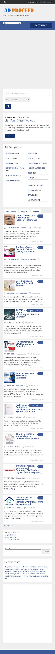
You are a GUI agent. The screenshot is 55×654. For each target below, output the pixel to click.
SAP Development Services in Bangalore (25, 375)
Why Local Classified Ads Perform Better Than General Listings (26, 567)
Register (43, 2)
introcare (18, 507)
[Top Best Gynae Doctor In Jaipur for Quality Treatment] (9, 256)
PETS (30, 178)
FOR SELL (31, 158)
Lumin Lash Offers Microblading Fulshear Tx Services (26, 217)
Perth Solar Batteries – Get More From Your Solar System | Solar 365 (29, 408)
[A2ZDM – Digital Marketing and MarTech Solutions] (9, 319)
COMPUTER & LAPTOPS (15, 168)
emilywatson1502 (21, 293)
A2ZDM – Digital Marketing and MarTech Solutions (27, 313)
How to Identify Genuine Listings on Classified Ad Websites (25, 574)
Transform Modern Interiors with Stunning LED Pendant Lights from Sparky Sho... (29, 469)
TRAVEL (31, 195)
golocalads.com (10, 537)
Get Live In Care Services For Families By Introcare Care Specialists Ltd (29, 500)
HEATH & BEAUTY (35, 163)
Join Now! (10, 136)
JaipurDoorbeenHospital (28, 259)
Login (49, 2)
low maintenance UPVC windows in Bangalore (25, 344)
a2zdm (18, 322)
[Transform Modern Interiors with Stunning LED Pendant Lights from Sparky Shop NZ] (9, 475)
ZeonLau (17, 446)
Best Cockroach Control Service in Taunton (25, 283)
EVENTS (31, 153)
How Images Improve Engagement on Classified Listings (24, 569)
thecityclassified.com (12, 539)
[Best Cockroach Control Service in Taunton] (9, 290)
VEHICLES (32, 200)
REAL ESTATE (33, 185)
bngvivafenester (21, 354)
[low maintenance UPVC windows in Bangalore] (9, 351)
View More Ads (8, 526)
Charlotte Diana (20, 478)
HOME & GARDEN (34, 168)
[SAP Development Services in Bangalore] (9, 383)
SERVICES (32, 190)
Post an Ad (41, 25)
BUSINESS (10, 153)
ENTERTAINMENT (12, 180)
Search (7, 548)
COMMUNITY (10, 163)
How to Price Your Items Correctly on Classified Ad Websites (25, 571)
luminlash (23, 227)
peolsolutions (20, 385)
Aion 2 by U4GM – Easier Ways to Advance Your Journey (27, 436)
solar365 (18, 417)
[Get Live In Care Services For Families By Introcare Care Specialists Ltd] (9, 505)
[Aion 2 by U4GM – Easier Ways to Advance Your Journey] (9, 444)
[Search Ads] (8, 106)
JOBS (30, 173)
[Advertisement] (27, 59)
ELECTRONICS (11, 175)
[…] (30, 238)
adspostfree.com (10, 535)
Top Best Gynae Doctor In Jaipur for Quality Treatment (26, 249)
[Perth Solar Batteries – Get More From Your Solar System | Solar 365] (9, 414)
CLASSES (9, 158)
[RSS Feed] (5, 2)
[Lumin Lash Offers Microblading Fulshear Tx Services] (9, 225)
